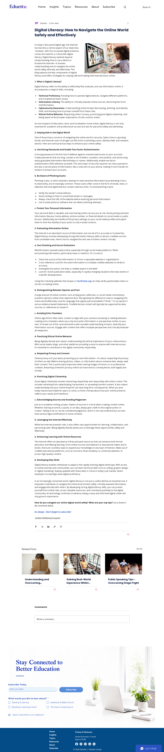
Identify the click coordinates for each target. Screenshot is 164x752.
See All (139, 549)
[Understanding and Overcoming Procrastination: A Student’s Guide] (40, 564)
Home (52, 731)
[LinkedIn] (89, 744)
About (52, 745)
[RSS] (94, 744)
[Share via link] (54, 526)
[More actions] (127, 23)
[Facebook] (76, 744)
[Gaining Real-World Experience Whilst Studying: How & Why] (82, 564)
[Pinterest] (85, 744)
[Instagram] (81, 744)
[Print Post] (61, 526)
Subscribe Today (17, 684)
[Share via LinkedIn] (48, 526)
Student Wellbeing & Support (47, 518)
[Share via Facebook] (36, 526)
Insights (52, 735)
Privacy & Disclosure (83, 732)
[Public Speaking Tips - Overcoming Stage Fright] (123, 564)
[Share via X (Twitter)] (42, 526)
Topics (52, 738)
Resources (54, 741)
